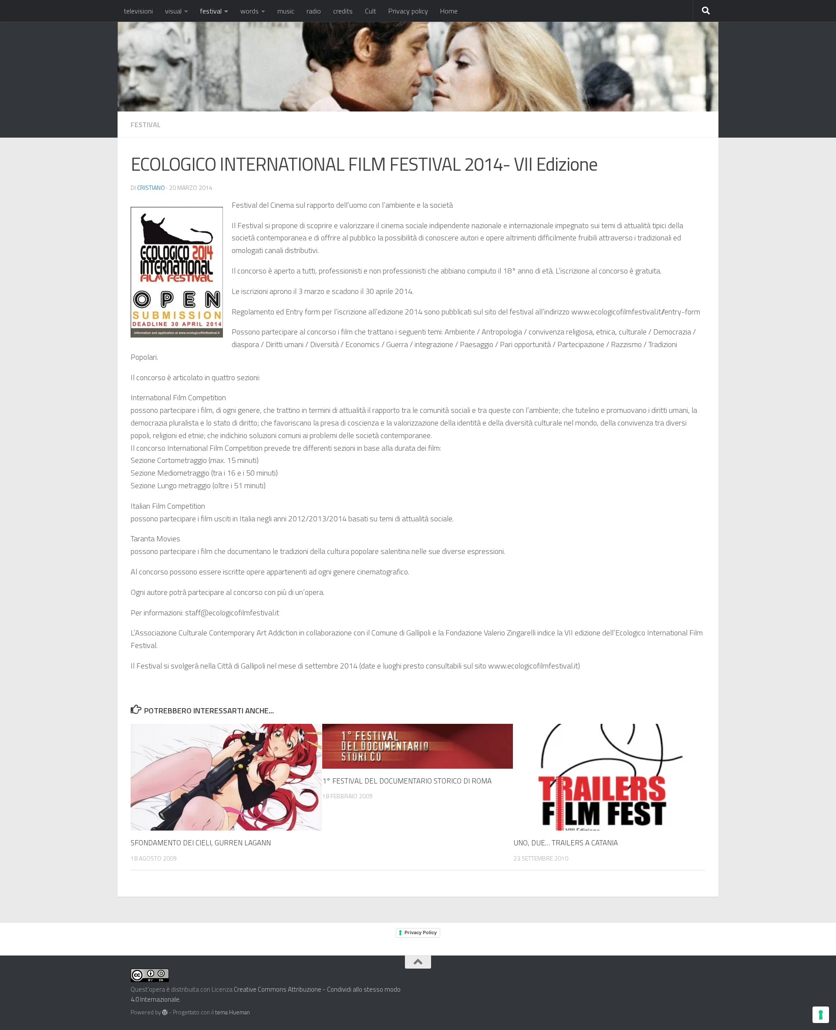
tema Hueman (232, 1012)
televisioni (138, 11)
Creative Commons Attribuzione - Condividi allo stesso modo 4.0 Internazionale (266, 994)
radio (314, 11)
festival (211, 11)
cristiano (151, 187)
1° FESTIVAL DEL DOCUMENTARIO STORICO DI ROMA (407, 781)
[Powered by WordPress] (165, 1012)
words (249, 11)
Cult (370, 11)
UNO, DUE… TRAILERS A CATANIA (565, 842)
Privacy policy (408, 11)
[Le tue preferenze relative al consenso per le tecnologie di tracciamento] (820, 1014)
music (285, 11)
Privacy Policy (421, 932)
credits (343, 11)
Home (449, 11)
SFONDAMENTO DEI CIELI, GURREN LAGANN (201, 842)
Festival (146, 124)
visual (173, 11)
